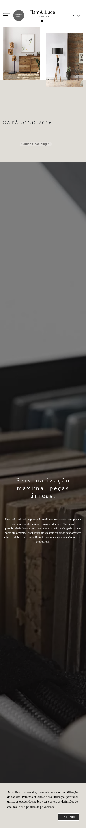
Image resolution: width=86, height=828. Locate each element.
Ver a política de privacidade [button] (36, 807)
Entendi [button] (68, 817)
